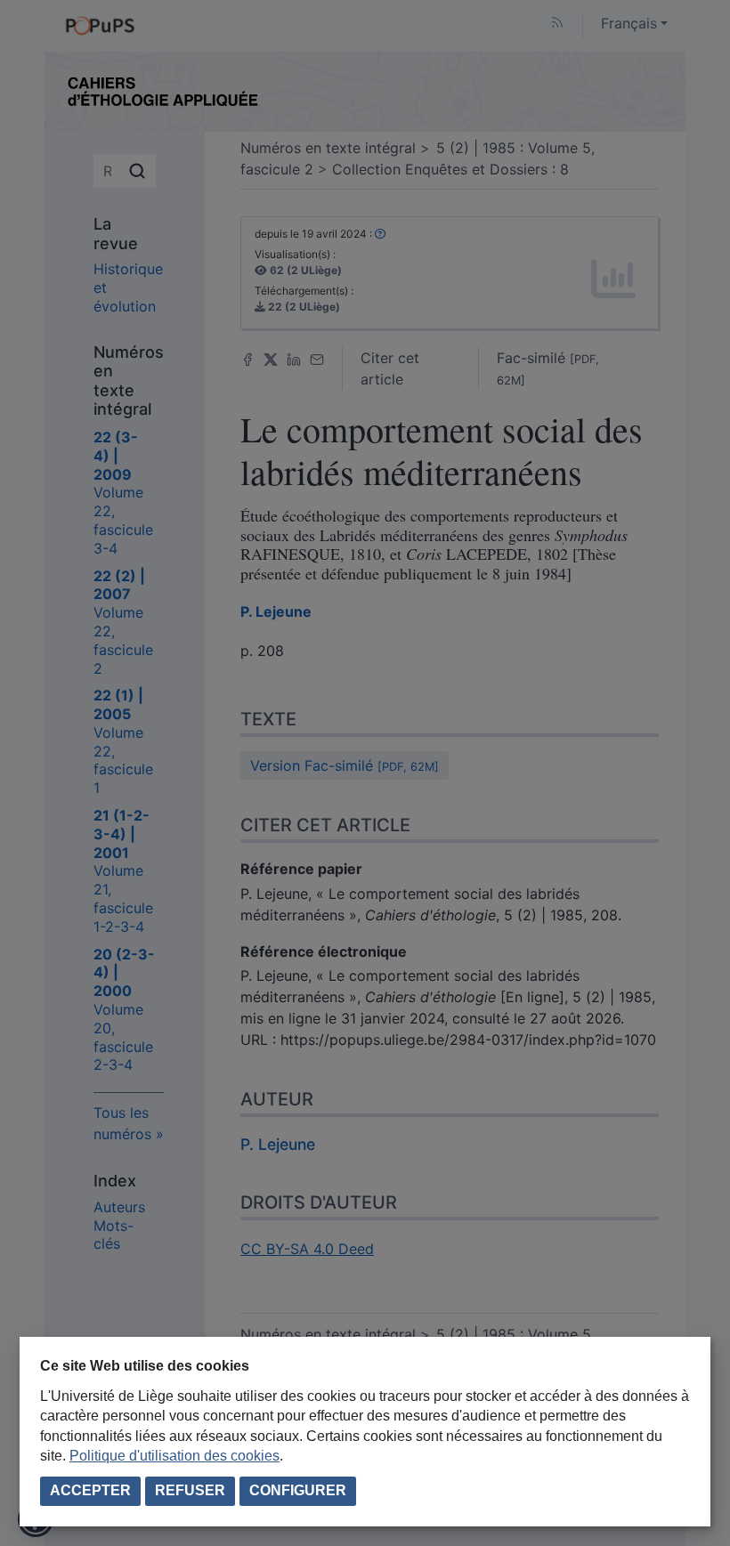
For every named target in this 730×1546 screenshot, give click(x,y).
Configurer (297, 1490)
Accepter (90, 1490)
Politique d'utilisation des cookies (174, 1455)
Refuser (190, 1490)
